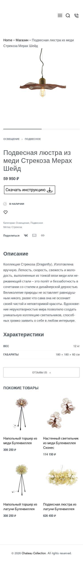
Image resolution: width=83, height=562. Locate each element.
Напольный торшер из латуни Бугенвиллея (20, 506)
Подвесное (33, 139)
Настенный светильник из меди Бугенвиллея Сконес (61, 443)
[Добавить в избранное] (5, 212)
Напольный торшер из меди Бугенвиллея (20, 440)
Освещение (11, 139)
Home (7, 40)
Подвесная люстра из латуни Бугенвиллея (59, 506)
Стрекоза (17, 227)
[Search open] (68, 15)
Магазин (22, 40)
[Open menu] (60, 15)
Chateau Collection (34, 553)
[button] (41, 372)
